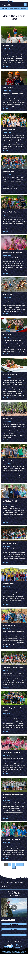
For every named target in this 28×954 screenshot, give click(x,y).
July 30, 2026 (6, 586)
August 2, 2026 (7, 464)
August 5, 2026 (7, 337)
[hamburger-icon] (26, 4)
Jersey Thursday (8, 87)
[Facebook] (4, 885)
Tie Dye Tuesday (8, 172)
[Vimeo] (6, 885)
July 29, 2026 (6, 628)
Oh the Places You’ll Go (10, 375)
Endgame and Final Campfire (12, 252)
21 (17, 864)
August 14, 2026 (7, 48)
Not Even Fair (7, 419)
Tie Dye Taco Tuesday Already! (13, 667)
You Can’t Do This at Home (11, 839)
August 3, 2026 (7, 421)
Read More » (6, 66)
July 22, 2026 (6, 842)
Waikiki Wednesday (9, 130)
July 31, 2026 (6, 546)
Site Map (15, 952)
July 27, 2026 (6, 713)
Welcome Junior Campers (11, 212)
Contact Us (9, 941)
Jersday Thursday (8, 583)
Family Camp (12, 8)
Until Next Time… (8, 45)
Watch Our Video (8, 920)
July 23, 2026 (6, 800)
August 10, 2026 (7, 215)
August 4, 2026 (7, 378)
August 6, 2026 (7, 297)
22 (21, 864)
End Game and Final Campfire (12, 752)
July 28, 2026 (6, 670)
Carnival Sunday (8, 461)
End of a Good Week (9, 543)
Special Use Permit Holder (13, 951)
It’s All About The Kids (10, 501)
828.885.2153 (25, 0)
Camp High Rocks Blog (5, 888)
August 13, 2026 (7, 90)
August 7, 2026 (7, 255)
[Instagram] (2, 885)
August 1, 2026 (7, 504)
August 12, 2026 (7, 132)
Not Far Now (7, 334)
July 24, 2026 (6, 755)
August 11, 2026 (7, 175)
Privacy (13, 952)
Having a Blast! (7, 294)
